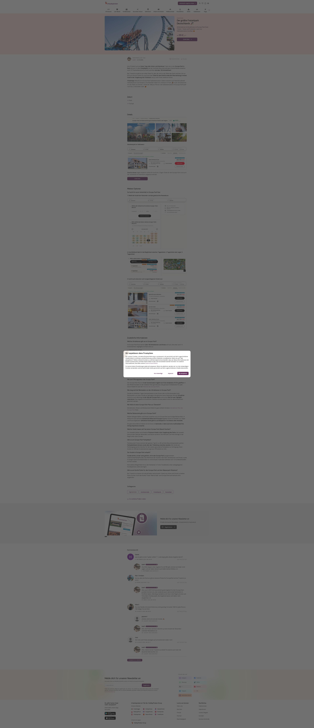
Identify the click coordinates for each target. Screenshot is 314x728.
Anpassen (170, 373)
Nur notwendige (158, 373)
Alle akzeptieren (183, 373)
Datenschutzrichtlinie (151, 363)
